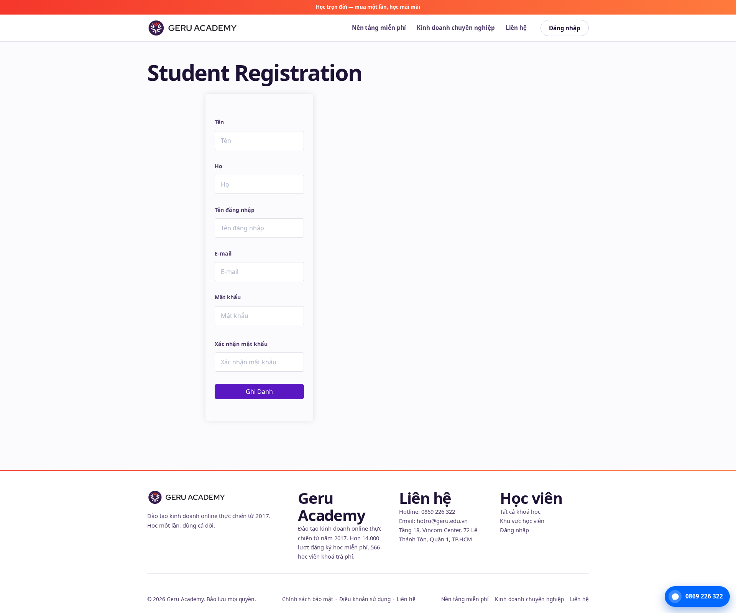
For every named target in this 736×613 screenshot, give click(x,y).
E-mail (223, 253)
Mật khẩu (228, 297)
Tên (219, 122)
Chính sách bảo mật (307, 599)
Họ (218, 166)
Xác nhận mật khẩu (241, 343)
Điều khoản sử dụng (365, 599)
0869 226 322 (438, 511)
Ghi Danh (259, 391)
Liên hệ (516, 27)
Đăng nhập (564, 28)
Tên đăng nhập (235, 209)
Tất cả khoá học (520, 511)
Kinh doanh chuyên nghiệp (456, 27)
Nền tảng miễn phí (379, 27)
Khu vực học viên (522, 520)
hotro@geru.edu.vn (442, 520)
